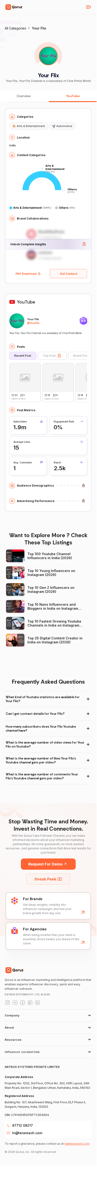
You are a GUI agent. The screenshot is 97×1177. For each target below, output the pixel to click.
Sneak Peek (45, 879)
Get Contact (68, 273)
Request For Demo (45, 864)
